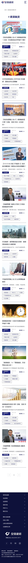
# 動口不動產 (6, 175)
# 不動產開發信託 (7, 178)
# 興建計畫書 (15, 378)
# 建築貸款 (5, 256)
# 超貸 (13, 216)
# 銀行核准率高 (17, 423)
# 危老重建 (5, 458)
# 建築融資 (5, 50)
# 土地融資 (5, 138)
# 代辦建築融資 (7, 141)
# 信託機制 (5, 298)
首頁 (5, 9)
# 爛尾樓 (21, 175)
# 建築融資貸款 (15, 50)
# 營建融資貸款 (17, 461)
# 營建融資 (14, 138)
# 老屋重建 (5, 94)
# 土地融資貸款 (7, 461)
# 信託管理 (14, 91)
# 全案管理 (5, 91)
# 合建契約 (15, 53)
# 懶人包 (14, 292)
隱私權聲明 (9, 550)
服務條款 (16, 550)
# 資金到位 (5, 97)
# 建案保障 (16, 219)
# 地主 (13, 97)
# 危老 (14, 175)
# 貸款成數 (14, 56)
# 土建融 (14, 256)
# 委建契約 (5, 56)
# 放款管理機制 (7, 219)
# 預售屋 (17, 295)
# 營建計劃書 (6, 53)
